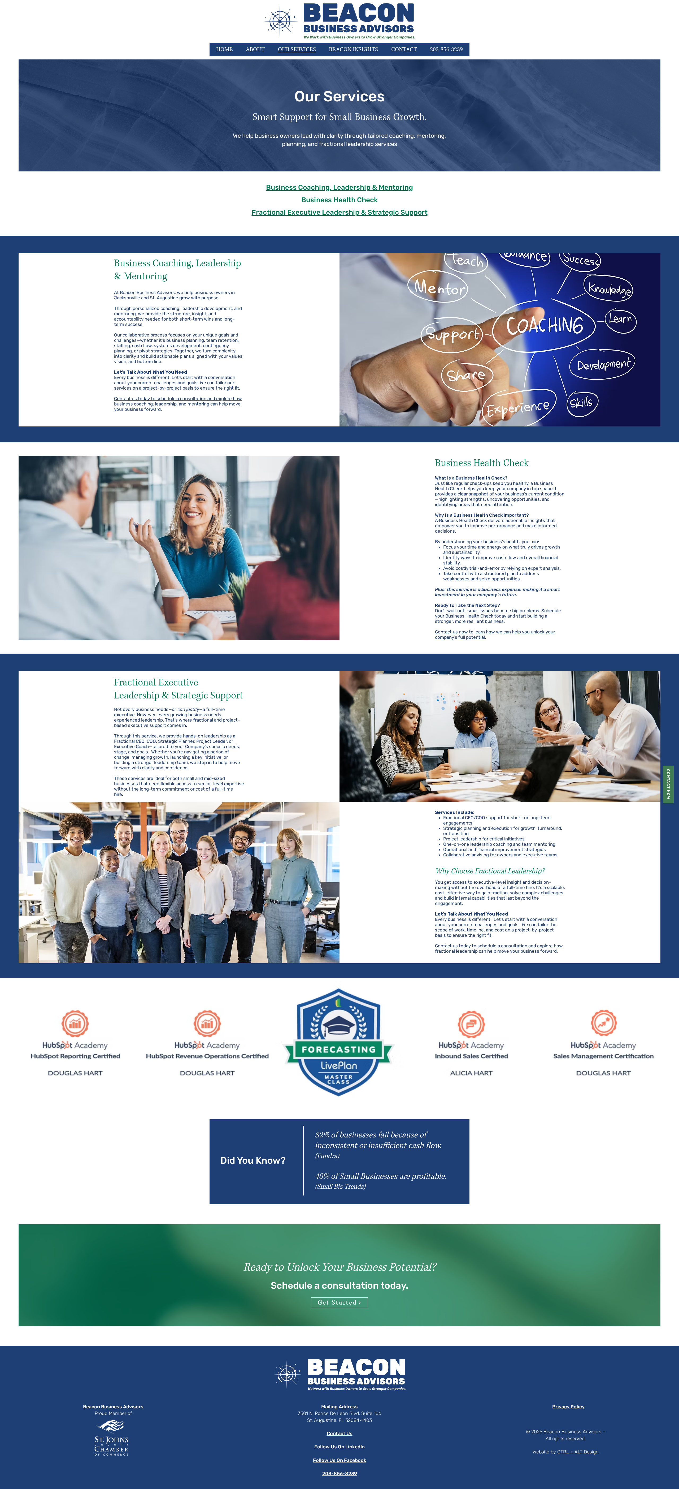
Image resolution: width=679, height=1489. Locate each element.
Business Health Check (339, 200)
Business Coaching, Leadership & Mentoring (339, 187)
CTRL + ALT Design (578, 1452)
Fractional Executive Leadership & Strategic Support (340, 212)
